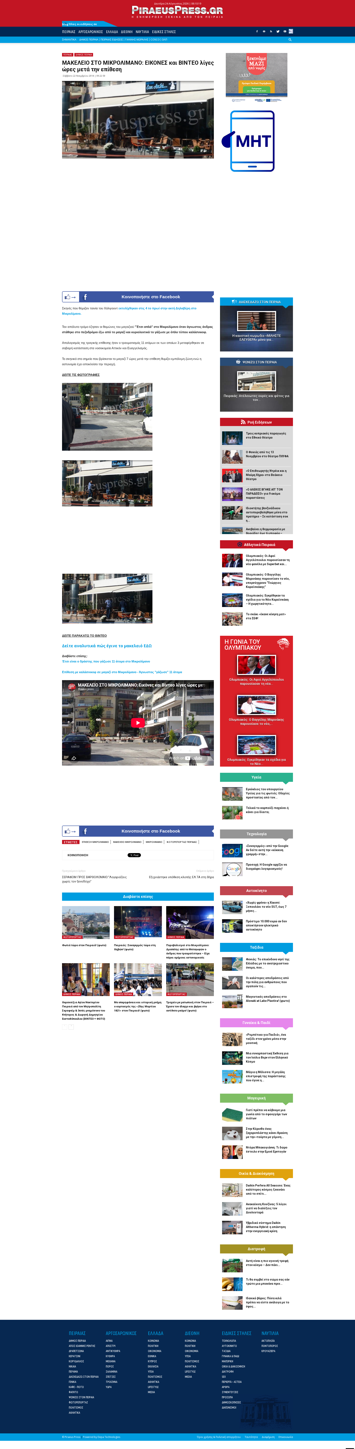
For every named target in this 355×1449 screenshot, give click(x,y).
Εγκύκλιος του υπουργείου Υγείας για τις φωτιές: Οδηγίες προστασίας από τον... (268, 793)
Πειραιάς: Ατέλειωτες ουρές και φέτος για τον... (256, 398)
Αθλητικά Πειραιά (259, 545)
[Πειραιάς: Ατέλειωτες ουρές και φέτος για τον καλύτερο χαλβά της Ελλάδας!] (256, 381)
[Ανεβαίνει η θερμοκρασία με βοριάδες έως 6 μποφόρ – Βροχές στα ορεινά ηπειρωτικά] (232, 534)
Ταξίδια (256, 947)
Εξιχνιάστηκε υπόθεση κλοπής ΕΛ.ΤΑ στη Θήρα (181, 877)
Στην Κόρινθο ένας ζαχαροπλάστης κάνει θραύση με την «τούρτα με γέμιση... (267, 1133)
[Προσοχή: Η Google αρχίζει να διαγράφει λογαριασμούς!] (232, 869)
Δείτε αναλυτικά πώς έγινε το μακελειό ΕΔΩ (107, 645)
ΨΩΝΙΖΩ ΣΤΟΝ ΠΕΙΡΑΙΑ (260, 362)
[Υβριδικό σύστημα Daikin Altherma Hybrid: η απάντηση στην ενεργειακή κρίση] (232, 1227)
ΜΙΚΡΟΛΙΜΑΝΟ (154, 841)
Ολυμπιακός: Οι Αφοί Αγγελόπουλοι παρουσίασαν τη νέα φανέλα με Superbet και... (268, 560)
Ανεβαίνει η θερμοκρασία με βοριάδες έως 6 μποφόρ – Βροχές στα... (265, 533)
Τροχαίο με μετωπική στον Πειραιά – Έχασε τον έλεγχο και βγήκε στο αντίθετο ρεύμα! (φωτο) (190, 1006)
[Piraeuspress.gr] (177, 11)
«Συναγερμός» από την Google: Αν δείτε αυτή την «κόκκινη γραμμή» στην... (267, 850)
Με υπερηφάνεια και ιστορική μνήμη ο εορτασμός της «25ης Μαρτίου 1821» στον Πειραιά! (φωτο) (137, 1006)
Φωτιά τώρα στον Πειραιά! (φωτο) (84, 945)
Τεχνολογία (257, 834)
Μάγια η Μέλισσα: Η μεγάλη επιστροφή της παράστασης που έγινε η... (266, 1076)
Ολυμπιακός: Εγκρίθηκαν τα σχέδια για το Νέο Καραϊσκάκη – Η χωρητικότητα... (267, 599)
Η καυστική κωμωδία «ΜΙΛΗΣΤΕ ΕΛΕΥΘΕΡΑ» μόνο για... (256, 338)
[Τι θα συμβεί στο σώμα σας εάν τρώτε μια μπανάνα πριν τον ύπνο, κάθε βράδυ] (232, 1284)
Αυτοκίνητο (256, 891)
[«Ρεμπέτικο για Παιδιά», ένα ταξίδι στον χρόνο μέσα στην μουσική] (232, 1039)
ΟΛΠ (164, 39)
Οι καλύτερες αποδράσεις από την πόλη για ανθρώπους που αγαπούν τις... (267, 982)
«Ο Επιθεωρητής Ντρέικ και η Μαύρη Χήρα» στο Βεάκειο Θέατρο (266, 475)
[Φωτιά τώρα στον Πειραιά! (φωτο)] (86, 922)
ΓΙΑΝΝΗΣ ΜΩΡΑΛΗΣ (136, 39)
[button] (290, 43)
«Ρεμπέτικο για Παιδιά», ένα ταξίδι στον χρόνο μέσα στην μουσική (266, 1039)
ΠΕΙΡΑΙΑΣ (68, 32)
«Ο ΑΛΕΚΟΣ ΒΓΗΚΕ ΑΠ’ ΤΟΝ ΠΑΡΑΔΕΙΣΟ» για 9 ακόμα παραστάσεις (264, 493)
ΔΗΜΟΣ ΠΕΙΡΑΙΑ (88, 39)
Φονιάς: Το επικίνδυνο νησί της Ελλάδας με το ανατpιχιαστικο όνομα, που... (267, 963)
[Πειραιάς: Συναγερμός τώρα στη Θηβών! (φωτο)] (138, 922)
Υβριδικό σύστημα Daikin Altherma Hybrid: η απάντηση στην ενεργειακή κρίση (266, 1227)
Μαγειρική (256, 1098)
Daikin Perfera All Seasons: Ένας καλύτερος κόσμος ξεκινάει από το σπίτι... (268, 1189)
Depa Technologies (109, 1437)
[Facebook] (257, 32)
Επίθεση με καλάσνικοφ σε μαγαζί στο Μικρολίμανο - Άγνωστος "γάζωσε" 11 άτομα (122, 672)
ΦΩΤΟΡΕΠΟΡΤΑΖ (72, 937)
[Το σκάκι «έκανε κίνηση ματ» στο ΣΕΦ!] (232, 619)
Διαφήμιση (268, 1437)
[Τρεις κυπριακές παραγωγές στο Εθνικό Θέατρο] (232, 438)
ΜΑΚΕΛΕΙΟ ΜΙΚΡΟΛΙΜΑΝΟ (127, 841)
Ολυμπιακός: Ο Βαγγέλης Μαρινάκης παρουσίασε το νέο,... (256, 722)
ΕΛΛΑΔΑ (112, 32)
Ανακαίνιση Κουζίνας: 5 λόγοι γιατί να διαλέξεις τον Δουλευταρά (266, 1208)
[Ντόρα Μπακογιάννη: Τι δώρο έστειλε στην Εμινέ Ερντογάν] (232, 1152)
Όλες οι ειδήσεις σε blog (79, 24)
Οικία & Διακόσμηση (256, 1173)
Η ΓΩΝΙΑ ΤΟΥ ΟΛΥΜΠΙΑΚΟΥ (243, 645)
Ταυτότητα (251, 1437)
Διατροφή (256, 1249)
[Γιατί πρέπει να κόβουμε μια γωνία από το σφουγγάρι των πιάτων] (232, 1115)
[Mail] (264, 32)
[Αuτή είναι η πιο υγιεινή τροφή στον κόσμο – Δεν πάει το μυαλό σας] (232, 1265)
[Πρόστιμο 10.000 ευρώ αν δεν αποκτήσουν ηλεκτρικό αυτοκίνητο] (232, 926)
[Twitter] (278, 32)
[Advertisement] (138, 539)
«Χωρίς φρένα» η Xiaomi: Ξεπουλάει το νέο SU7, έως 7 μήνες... (266, 906)
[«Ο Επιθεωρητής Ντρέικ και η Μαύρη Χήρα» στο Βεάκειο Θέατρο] (232, 475)
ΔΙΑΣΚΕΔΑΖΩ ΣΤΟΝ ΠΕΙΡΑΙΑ (260, 302)
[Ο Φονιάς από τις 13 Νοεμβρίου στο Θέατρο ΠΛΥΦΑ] (232, 457)
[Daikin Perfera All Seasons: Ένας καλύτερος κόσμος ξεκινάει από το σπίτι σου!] (232, 1190)
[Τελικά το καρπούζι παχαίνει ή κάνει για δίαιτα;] (232, 812)
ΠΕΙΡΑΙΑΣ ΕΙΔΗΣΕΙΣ (111, 39)
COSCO (155, 39)
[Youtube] (285, 32)
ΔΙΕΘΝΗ (127, 32)
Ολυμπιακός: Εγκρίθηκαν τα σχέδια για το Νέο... (256, 762)
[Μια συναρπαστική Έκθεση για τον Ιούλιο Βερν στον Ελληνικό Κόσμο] (232, 1058)
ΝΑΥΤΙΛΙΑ (142, 32)
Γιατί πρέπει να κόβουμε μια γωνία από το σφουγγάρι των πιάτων (266, 1114)
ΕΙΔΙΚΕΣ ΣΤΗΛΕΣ (164, 32)
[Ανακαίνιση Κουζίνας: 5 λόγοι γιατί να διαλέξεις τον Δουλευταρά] (232, 1209)
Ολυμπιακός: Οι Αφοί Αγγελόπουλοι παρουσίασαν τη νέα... (256, 682)
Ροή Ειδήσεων (260, 422)
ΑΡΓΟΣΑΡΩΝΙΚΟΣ (90, 32)
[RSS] (271, 32)
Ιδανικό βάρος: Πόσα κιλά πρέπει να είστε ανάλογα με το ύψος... (267, 1302)
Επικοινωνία (286, 1437)
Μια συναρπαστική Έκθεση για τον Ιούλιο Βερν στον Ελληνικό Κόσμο (267, 1057)
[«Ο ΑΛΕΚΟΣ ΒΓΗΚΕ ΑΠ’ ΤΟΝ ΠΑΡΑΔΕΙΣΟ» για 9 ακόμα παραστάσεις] (232, 494)
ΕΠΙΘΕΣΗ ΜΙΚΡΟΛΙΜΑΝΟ (95, 841)
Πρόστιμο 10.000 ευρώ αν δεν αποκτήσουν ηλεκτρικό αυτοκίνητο (266, 925)
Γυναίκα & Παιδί (256, 1023)
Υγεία (256, 777)
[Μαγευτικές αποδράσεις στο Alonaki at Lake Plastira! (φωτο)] (232, 1001)
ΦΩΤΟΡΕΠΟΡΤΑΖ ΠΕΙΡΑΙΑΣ (182, 841)
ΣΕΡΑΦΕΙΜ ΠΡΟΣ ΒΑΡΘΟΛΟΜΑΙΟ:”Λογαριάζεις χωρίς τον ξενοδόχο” (94, 879)
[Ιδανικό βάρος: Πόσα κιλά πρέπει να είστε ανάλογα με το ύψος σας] (232, 1303)
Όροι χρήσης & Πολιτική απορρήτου (219, 1437)
